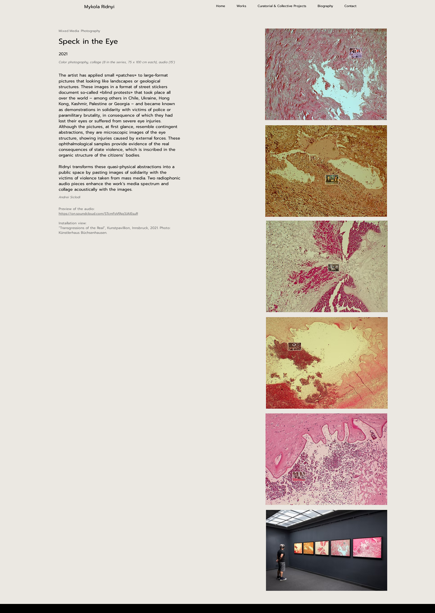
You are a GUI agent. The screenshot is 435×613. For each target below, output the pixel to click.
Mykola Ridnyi (99, 6)
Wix (240, 608)
